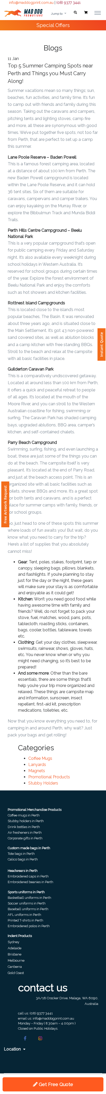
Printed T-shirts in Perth (25, 920)
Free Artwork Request (5, 504)
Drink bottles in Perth (24, 827)
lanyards (37, 764)
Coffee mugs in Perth (24, 815)
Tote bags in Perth (21, 854)
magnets (36, 770)
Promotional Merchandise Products (34, 810)
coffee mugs (40, 758)
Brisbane (14, 954)
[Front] (23, 12)
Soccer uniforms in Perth (27, 903)
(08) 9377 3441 (68, 3)
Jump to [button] (57, 13)
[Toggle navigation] (97, 13)
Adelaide (14, 948)
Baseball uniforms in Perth (28, 909)
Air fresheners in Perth (25, 832)
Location (13, 1049)
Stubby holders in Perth (26, 821)
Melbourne (16, 960)
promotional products (49, 776)
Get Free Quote (55, 1084)
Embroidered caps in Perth (28, 876)
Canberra (15, 967)
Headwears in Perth (23, 871)
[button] (75, 13)
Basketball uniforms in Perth (29, 898)
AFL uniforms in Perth (24, 915)
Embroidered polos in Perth (29, 926)
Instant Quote (101, 344)
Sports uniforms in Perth (26, 892)
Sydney (13, 942)
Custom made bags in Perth (29, 848)
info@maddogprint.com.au (31, 3)
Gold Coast (16, 973)
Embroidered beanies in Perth (30, 882)
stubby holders (43, 783)
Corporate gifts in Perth (25, 838)
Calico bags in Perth (23, 859)
